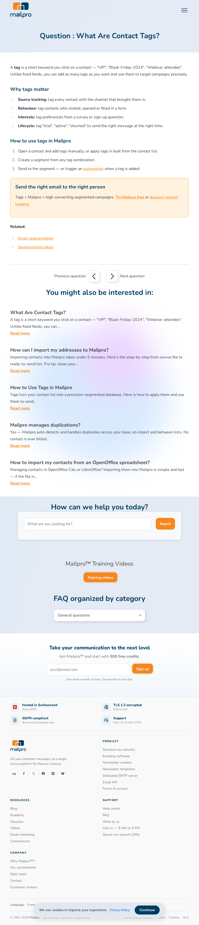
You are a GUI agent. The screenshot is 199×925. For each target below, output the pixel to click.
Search (165, 523)
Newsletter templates (119, 769)
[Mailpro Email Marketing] (18, 746)
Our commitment (23, 867)
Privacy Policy (120, 910)
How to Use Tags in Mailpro (41, 387)
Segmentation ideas (35, 247)
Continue (147, 910)
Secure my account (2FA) (121, 834)
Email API (110, 782)
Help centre (111, 808)
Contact (16, 880)
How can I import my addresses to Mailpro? (59, 350)
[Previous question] (94, 276)
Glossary (17, 821)
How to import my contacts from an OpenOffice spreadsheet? (80, 462)
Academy (17, 815)
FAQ (106, 815)
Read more (20, 333)
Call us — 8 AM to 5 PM (121, 828)
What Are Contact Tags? (38, 312)
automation (93, 168)
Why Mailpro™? (22, 861)
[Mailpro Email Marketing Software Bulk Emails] (20, 10)
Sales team (18, 874)
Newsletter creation (117, 762)
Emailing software (116, 756)
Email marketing (22, 834)
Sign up (142, 668)
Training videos (100, 577)
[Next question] (112, 276)
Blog (13, 808)
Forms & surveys (115, 788)
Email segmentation (35, 238)
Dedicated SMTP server (120, 775)
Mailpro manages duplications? (45, 425)
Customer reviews (23, 887)
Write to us (111, 821)
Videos (15, 828)
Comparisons (20, 841)
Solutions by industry (119, 749)
